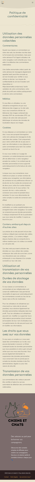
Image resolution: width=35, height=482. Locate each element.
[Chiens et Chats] (2, 2)
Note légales (14, 477)
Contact (6, 477)
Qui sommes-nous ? (25, 477)
